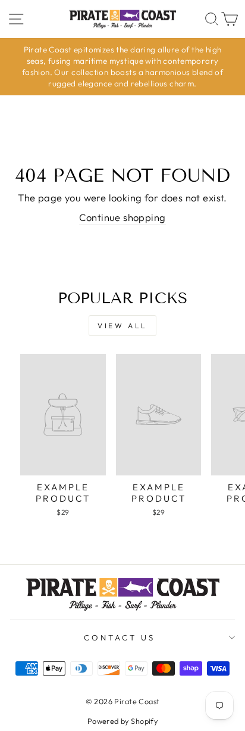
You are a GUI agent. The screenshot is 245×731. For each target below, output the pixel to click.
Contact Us (119, 637)
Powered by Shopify (122, 721)
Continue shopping (122, 217)
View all (122, 325)
